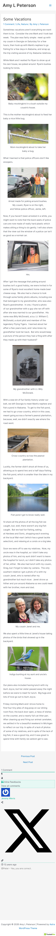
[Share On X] (28, 856)
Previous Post (28, 756)
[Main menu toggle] (50, 5)
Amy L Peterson (19, 5)
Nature (24, 24)
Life (18, 24)
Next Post (28, 762)
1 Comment (8, 24)
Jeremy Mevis (8, 798)
